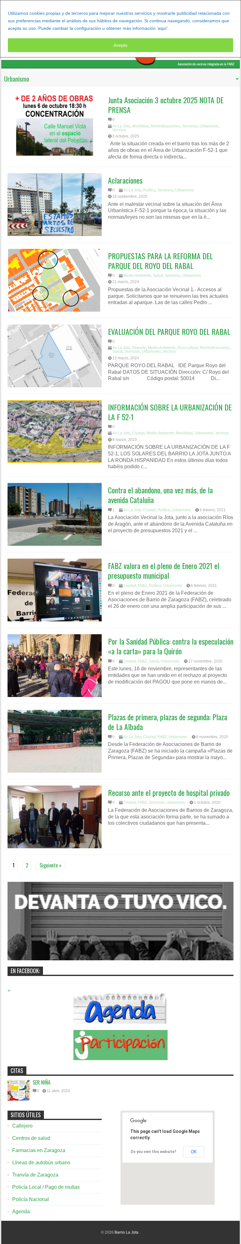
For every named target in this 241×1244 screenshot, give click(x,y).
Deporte (139, 348)
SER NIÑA (42, 1082)
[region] (120, 28)
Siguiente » (51, 865)
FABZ (142, 585)
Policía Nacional (30, 1199)
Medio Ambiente (137, 275)
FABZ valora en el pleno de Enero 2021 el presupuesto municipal (163, 570)
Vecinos (119, 130)
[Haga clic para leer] (55, 124)
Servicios (190, 126)
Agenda (21, 1211)
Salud (158, 275)
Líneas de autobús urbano (41, 1162)
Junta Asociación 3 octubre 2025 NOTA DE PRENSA (165, 104)
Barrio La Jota (127, 1232)
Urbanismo (209, 126)
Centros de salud (31, 1138)
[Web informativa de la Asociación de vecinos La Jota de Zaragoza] (120, 65)
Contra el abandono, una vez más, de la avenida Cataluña (160, 494)
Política (149, 190)
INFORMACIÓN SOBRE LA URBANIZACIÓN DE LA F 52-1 (170, 411)
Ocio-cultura (187, 348)
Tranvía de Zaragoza (35, 1174)
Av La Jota (121, 126)
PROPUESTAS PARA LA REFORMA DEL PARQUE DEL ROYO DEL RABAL (160, 260)
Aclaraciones (125, 180)
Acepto (120, 45)
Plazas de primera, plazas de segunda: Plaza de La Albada (167, 721)
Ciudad (138, 433)
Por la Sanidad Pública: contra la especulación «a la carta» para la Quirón (170, 646)
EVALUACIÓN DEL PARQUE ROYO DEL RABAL (170, 331)
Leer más (181, 28)
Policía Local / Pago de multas (46, 1187)
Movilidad (140, 126)
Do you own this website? (153, 1152)
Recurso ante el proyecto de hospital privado (169, 792)
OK (193, 1151)
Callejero (22, 1126)
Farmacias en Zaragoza (38, 1150)
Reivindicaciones (165, 126)
